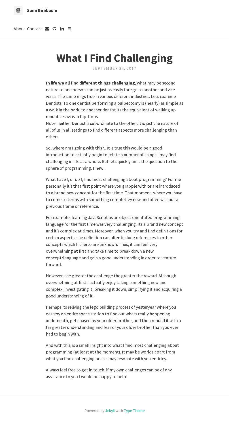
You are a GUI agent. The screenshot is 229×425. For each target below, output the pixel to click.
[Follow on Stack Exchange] (70, 28)
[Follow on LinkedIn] (62, 28)
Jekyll (110, 410)
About (19, 28)
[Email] (47, 28)
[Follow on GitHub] (54, 28)
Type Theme (134, 410)
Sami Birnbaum (42, 10)
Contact (34, 28)
